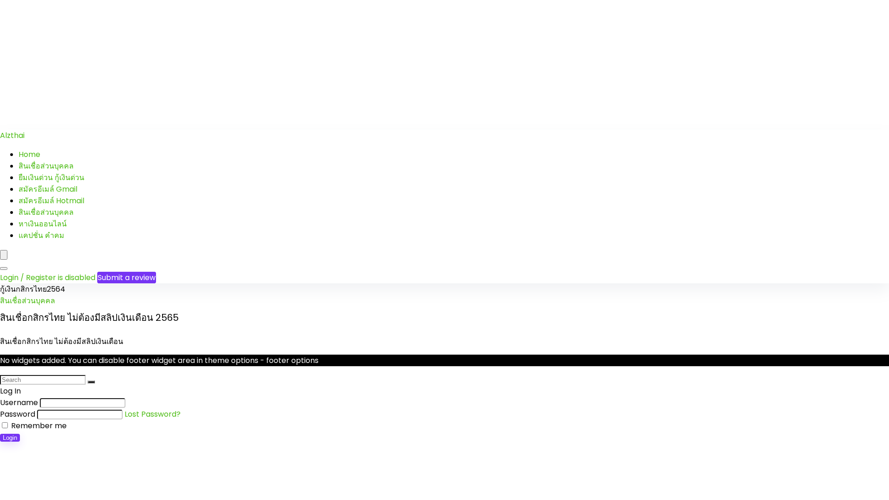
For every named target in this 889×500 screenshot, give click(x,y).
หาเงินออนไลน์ (43, 224)
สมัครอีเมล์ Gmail (48, 189)
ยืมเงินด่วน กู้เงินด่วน (51, 177)
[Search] (3, 268)
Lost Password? (153, 414)
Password (17, 414)
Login (10, 437)
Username (19, 402)
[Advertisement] (278, 65)
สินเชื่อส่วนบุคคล (46, 166)
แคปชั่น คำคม (41, 235)
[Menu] (3, 255)
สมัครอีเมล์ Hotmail (51, 200)
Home (29, 154)
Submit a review (127, 277)
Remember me (38, 425)
